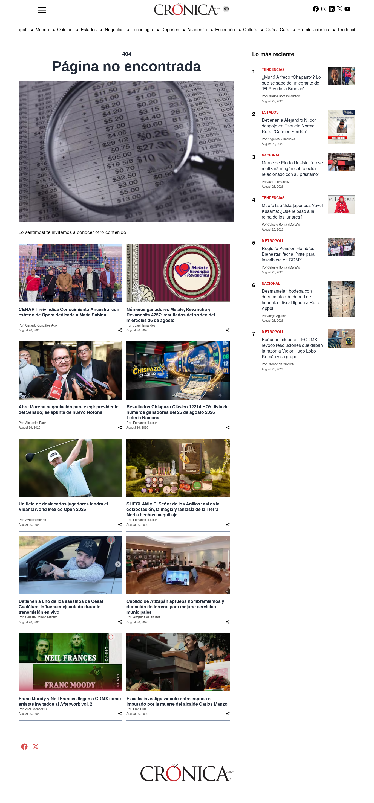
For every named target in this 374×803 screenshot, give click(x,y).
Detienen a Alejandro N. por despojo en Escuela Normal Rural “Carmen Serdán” (289, 126)
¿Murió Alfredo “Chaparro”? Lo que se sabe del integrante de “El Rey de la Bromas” (291, 83)
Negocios (114, 29)
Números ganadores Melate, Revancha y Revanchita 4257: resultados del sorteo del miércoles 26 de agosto (170, 315)
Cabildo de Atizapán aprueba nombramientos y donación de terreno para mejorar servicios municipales (175, 606)
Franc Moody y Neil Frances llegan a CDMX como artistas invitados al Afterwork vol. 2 (70, 701)
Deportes (170, 29)
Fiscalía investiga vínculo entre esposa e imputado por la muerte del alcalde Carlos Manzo (177, 701)
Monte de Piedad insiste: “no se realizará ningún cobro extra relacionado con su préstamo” (292, 168)
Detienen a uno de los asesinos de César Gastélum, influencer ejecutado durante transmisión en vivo (61, 606)
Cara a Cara (277, 29)
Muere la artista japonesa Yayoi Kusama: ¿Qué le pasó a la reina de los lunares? (292, 211)
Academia (197, 29)
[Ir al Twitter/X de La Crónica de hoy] (339, 8)
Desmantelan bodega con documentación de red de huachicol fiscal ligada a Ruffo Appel (291, 299)
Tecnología (142, 29)
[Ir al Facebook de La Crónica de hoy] (315, 8)
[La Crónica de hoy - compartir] (120, 330)
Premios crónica (313, 29)
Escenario (225, 29)
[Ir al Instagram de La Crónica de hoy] (323, 8)
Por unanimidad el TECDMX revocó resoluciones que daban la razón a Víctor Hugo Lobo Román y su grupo (292, 348)
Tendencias (348, 29)
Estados (89, 29)
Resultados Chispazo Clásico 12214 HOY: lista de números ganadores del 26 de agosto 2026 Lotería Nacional (177, 412)
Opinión (65, 29)
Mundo (42, 29)
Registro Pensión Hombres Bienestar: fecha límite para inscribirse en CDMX (288, 254)
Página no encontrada (126, 66)
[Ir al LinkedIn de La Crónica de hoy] (331, 8)
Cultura (250, 29)
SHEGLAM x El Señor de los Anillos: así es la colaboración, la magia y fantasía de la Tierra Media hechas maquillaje (173, 509)
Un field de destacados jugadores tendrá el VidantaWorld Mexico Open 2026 (63, 506)
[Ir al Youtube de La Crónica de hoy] (347, 8)
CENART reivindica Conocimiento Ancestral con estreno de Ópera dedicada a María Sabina (69, 312)
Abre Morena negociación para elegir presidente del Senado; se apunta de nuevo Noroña (69, 409)
